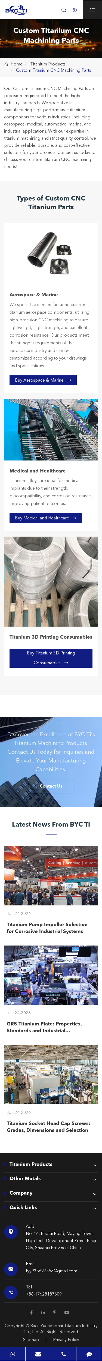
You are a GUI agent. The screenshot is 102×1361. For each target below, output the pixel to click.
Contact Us (51, 786)
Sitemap (31, 1340)
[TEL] (63, 1354)
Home (17, 64)
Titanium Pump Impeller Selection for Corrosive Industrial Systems (47, 928)
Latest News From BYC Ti (51, 825)
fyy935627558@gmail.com (51, 1271)
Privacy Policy (66, 1340)
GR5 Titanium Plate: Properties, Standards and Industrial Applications (44, 1028)
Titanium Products (48, 64)
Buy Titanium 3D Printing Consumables (51, 658)
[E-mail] (38, 1354)
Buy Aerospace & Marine (43, 380)
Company (21, 1193)
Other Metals (25, 1178)
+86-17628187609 (44, 1294)
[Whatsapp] (12, 1354)
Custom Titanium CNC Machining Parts (53, 70)
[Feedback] (89, 1354)
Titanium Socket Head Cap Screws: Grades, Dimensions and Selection (48, 1127)
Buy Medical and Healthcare (46, 518)
